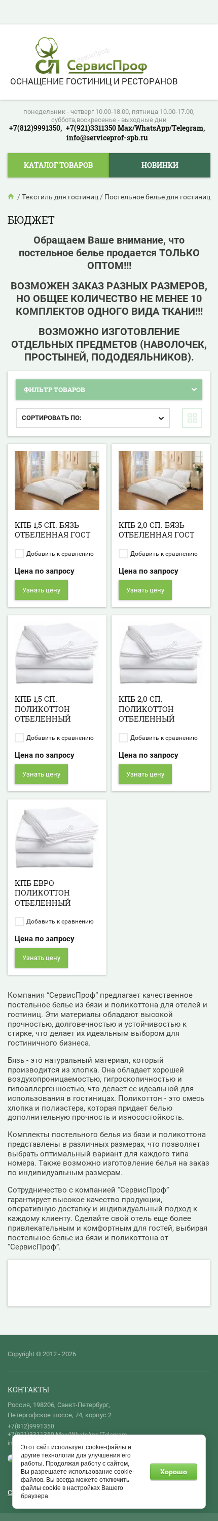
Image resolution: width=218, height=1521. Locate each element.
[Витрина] (192, 418)
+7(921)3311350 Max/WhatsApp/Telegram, (135, 128)
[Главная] (12, 197)
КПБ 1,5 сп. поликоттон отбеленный (43, 709)
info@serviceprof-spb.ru (107, 137)
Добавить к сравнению (59, 553)
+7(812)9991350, (35, 128)
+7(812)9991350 (31, 1426)
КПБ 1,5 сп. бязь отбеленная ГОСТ (52, 530)
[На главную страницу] (91, 56)
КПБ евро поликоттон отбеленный (43, 893)
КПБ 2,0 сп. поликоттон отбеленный (147, 709)
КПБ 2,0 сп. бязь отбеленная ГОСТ (156, 530)
